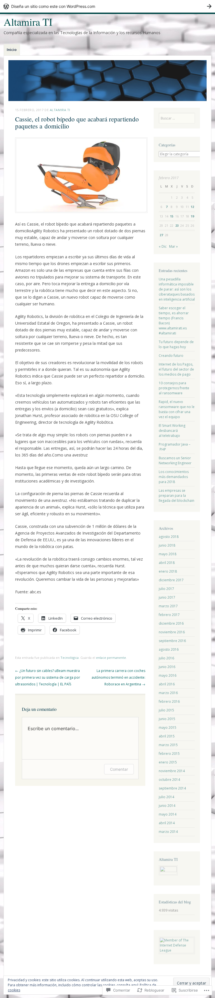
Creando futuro (171, 355)
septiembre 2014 (172, 788)
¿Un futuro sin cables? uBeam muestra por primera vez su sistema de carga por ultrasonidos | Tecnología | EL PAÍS (47, 677)
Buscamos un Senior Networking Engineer (175, 460)
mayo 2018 (167, 554)
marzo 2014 (168, 831)
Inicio (12, 49)
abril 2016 (167, 684)
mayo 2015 (167, 727)
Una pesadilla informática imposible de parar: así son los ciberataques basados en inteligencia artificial (177, 289)
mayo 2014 (167, 814)
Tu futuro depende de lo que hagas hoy (176, 344)
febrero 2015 (169, 753)
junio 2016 (167, 666)
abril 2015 (167, 736)
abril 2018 (167, 562)
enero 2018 (168, 571)
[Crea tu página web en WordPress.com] (107, 6)
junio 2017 (167, 597)
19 (192, 216)
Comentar (119, 769)
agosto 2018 (169, 536)
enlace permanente (111, 657)
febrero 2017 (169, 614)
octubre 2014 (169, 779)
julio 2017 (166, 588)
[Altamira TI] (107, 80)
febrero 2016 (169, 701)
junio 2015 (167, 718)
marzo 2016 (168, 692)
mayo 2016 (167, 675)
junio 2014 (167, 805)
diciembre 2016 (171, 623)
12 (192, 207)
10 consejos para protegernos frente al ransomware (174, 388)
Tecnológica (69, 657)
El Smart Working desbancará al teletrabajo (172, 430)
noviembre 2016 (172, 632)
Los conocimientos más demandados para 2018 (174, 476)
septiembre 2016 (172, 640)
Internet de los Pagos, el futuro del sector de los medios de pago (176, 369)
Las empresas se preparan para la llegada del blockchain (176, 495)
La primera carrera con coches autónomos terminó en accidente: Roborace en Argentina (118, 677)
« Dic (163, 246)
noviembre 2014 (172, 771)
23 (177, 225)
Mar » (173, 246)
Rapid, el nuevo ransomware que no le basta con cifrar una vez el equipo (177, 409)
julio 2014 (166, 797)
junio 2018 (167, 545)
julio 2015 (166, 710)
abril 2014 (167, 823)
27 (161, 235)
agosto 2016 (169, 649)
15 (171, 216)
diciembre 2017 (171, 580)
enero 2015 (168, 762)
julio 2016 (166, 658)
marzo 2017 (168, 606)
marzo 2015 (168, 744)
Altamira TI (28, 22)
